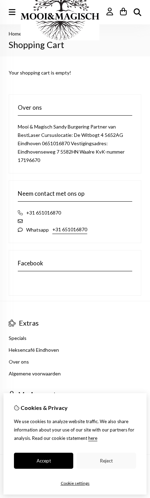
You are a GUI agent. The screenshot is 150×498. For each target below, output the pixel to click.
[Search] (137, 12)
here (92, 438)
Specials (18, 338)
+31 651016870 (69, 229)
